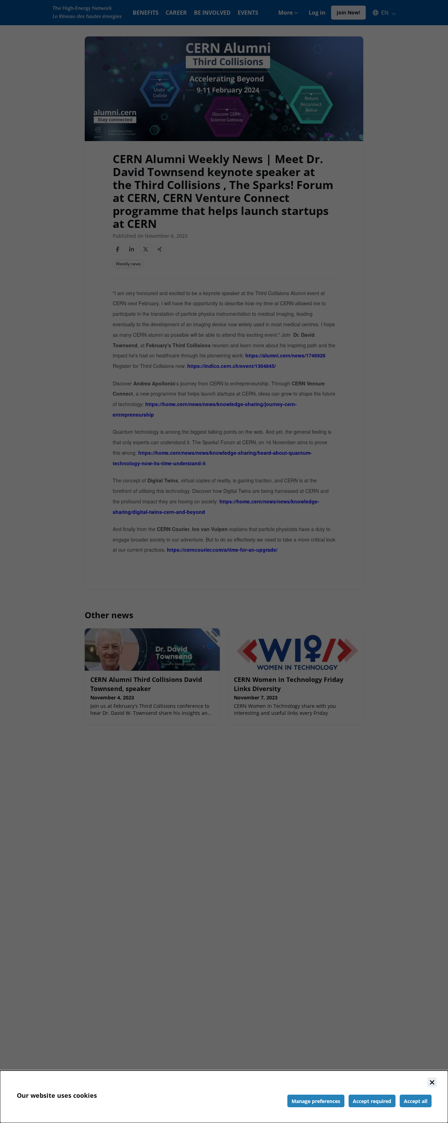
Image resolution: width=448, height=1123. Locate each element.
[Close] (432, 1082)
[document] (224, 1096)
